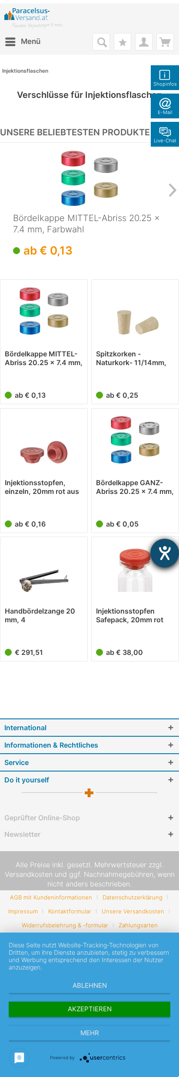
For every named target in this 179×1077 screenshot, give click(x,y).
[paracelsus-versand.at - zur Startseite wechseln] (33, 18)
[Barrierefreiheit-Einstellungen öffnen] (164, 553)
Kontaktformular (69, 911)
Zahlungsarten (138, 925)
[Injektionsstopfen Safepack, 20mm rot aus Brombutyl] (135, 567)
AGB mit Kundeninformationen (51, 897)
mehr (89, 1033)
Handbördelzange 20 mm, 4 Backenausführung (40, 615)
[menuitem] (22, 41)
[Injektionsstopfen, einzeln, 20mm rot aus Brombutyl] (44, 439)
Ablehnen (90, 985)
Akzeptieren (90, 1009)
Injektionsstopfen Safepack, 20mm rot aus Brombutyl (129, 615)
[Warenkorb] (165, 41)
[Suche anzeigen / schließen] (101, 41)
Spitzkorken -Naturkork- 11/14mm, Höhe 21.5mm (131, 358)
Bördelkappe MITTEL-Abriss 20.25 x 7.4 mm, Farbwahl (86, 224)
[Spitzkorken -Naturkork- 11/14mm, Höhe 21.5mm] (135, 310)
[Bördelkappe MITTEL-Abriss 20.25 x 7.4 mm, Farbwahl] (89, 177)
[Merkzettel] (122, 41)
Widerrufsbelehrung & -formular (65, 925)
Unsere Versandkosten (133, 911)
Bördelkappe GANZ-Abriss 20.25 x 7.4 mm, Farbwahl (135, 487)
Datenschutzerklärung (132, 897)
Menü (30, 41)
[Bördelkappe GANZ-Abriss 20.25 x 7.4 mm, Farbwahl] (135, 439)
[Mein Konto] (143, 41)
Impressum (23, 911)
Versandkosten (29, 874)
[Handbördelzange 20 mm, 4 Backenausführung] (44, 567)
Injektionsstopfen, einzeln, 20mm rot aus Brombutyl (42, 487)
